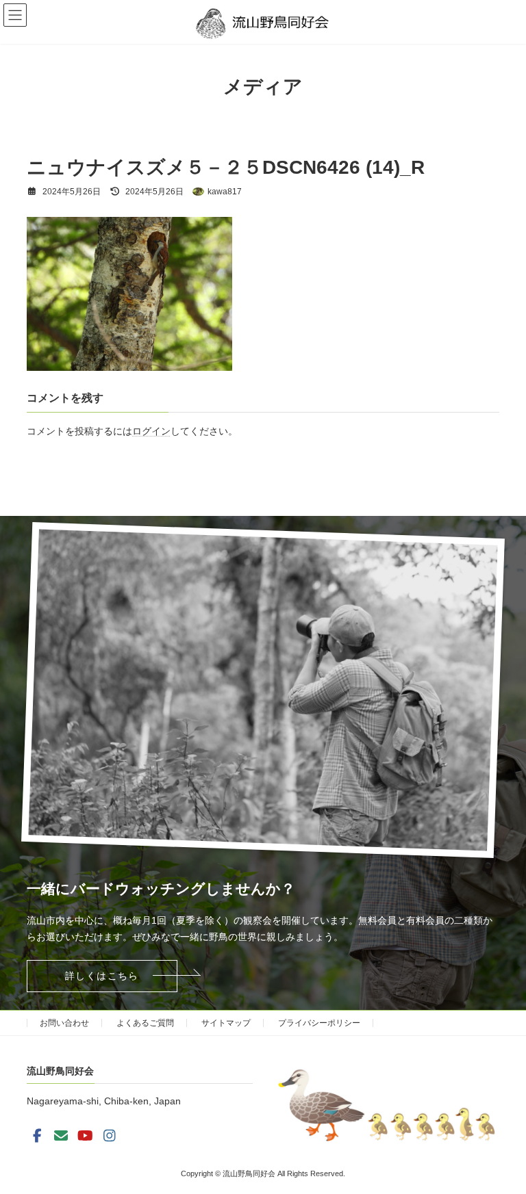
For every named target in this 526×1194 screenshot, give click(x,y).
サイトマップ (226, 1023)
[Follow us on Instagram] (109, 1136)
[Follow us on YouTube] (85, 1136)
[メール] (61, 1136)
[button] (102, 976)
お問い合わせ (64, 1023)
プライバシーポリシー (319, 1023)
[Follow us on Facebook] (37, 1136)
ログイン (151, 431)
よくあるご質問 (145, 1023)
